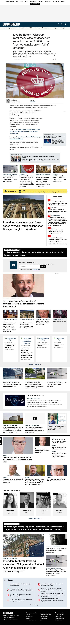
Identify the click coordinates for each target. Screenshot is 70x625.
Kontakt (63, 1)
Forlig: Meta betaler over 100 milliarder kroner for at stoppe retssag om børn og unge (55, 231)
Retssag (53, 228)
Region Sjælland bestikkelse (10, 174)
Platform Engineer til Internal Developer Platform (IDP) (10, 345)
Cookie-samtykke (59, 614)
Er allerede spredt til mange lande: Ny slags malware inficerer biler (20, 584)
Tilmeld (43, 266)
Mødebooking (33, 1)
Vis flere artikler (52, 244)
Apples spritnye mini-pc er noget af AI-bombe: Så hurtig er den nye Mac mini (41, 189)
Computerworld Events (46, 614)
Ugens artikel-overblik (31, 613)
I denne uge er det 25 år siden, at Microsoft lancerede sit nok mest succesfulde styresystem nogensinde (52, 590)
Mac (52, 236)
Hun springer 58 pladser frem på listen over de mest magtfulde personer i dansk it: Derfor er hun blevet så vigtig (52, 595)
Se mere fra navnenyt (34, 518)
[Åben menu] (65, 24)
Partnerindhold (44, 616)
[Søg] (62, 24)
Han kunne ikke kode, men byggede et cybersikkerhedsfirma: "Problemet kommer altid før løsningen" (52, 600)
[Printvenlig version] (55, 59)
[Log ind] (58, 24)
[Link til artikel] (10, 169)
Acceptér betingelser (26, 269)
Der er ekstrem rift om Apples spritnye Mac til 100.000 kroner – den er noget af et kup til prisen (57, 239)
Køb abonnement (35, 4)
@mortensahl (32, 101)
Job (17, 1)
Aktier (52, 199)
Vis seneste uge (63, 244)
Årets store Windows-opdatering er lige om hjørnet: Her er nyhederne (20, 595)
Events (21, 1)
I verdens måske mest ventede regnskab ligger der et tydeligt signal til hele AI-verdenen (57, 211)
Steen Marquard (27, 510)
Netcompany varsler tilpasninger (57, 28)
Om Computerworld (9, 1)
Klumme (5, 455)
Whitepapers (44, 618)
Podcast (28, 614)
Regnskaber (54, 207)
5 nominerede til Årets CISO (40, 28)
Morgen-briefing (55, 215)
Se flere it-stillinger (34, 364)
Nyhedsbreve (56, 1)
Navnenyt (28, 618)
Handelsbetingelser (60, 618)
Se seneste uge (34, 605)
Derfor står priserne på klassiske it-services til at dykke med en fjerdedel (52, 584)
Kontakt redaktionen (30, 620)
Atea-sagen (22, 174)
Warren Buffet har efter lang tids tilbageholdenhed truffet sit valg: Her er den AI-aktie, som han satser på (57, 203)
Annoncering (48, 1)
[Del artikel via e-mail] (53, 59)
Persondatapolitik (59, 613)
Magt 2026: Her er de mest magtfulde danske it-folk (20, 28)
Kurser (26, 1)
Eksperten (41, 1)
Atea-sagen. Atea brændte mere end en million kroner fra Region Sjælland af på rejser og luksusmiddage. (25, 131)
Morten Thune (59, 510)
